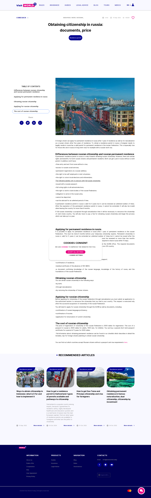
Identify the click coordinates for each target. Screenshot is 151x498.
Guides (68, 5)
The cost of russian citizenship (26, 111)
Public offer (30, 463)
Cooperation (30, 466)
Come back (21, 17)
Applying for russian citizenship (26, 106)
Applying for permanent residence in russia (30, 97)
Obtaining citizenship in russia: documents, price (81, 17)
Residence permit (75, 38)
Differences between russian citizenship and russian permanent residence (29, 91)
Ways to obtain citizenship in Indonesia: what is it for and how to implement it (29, 394)
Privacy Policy (30, 476)
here (125, 342)
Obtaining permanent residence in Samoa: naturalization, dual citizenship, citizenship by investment (119, 396)
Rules (41, 5)
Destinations (78, 466)
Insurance (54, 5)
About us (29, 460)
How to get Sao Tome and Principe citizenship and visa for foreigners (90, 394)
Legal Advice (82, 5)
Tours (106, 5)
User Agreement (31, 473)
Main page (67, 17)
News (74, 17)
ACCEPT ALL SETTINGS (75, 252)
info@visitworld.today (110, 459)
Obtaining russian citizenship (25, 102)
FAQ (27, 470)
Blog (96, 5)
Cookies (64, 247)
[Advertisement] (75, 62)
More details (38, 425)
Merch (118, 5)
